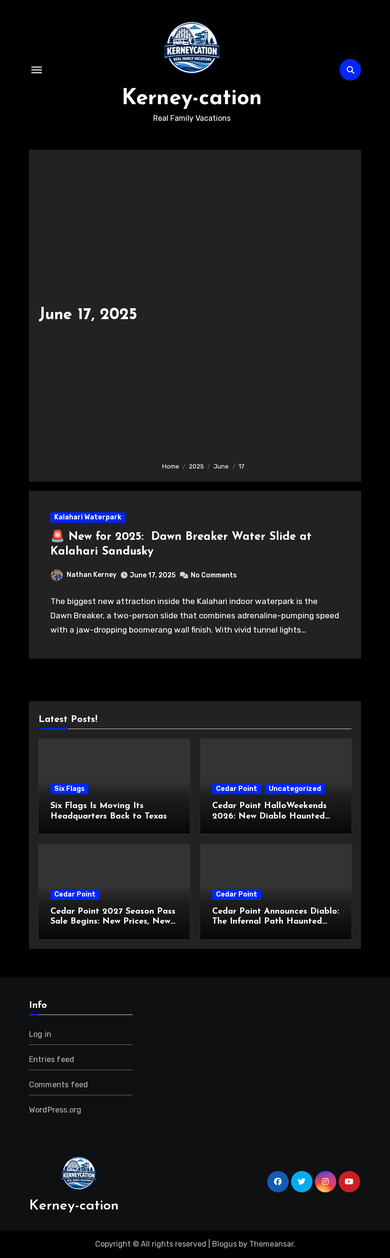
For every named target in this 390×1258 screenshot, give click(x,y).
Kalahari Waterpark (87, 517)
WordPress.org (55, 1109)
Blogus (224, 1243)
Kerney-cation (192, 98)
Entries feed (51, 1059)
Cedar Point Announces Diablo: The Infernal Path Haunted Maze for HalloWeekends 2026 (276, 921)
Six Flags (69, 789)
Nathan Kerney (92, 575)
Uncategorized (295, 789)
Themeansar (271, 1243)
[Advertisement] (254, 306)
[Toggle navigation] (36, 70)
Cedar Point (236, 789)
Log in (40, 1034)
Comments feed (58, 1084)
